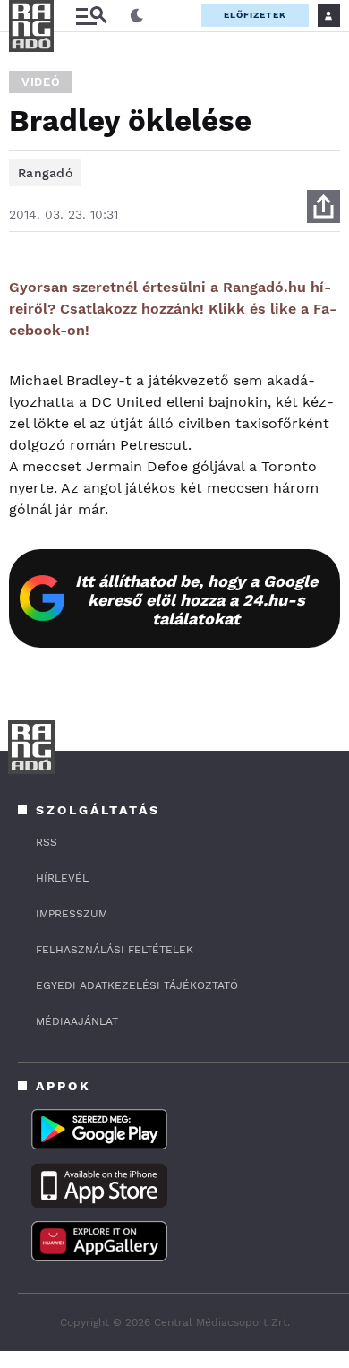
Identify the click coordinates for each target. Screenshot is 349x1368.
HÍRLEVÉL (62, 878)
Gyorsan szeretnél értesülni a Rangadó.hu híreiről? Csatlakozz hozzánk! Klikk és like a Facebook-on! (172, 309)
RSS (46, 842)
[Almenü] (91, 15)
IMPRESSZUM (71, 914)
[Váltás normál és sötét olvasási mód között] (137, 16)
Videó (40, 82)
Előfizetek (255, 15)
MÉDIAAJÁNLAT (77, 1021)
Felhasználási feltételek (114, 949)
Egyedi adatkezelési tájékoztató (137, 985)
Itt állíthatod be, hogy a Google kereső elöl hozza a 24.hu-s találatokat (196, 600)
